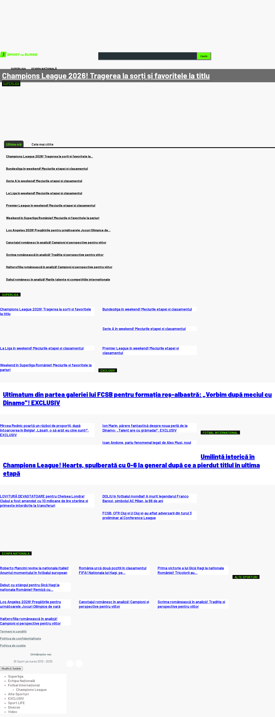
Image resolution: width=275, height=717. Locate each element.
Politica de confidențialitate (20, 638)
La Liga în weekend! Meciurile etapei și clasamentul (44, 193)
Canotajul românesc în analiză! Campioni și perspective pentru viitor (56, 242)
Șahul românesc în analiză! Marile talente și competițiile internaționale (58, 279)
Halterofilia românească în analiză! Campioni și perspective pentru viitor (59, 267)
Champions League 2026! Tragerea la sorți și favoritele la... (49, 156)
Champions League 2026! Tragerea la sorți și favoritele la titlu (106, 75)
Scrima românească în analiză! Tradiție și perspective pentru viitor (54, 254)
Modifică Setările (11, 668)
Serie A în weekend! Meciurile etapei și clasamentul (44, 181)
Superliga (11, 83)
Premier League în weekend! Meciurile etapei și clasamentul (50, 205)
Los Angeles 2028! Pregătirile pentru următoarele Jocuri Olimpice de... (58, 230)
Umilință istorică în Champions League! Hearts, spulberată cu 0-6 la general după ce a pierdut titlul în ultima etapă (131, 465)
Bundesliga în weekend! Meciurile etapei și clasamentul (47, 168)
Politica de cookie (13, 645)
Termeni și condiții (13, 631)
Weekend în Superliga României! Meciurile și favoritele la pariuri (52, 218)
